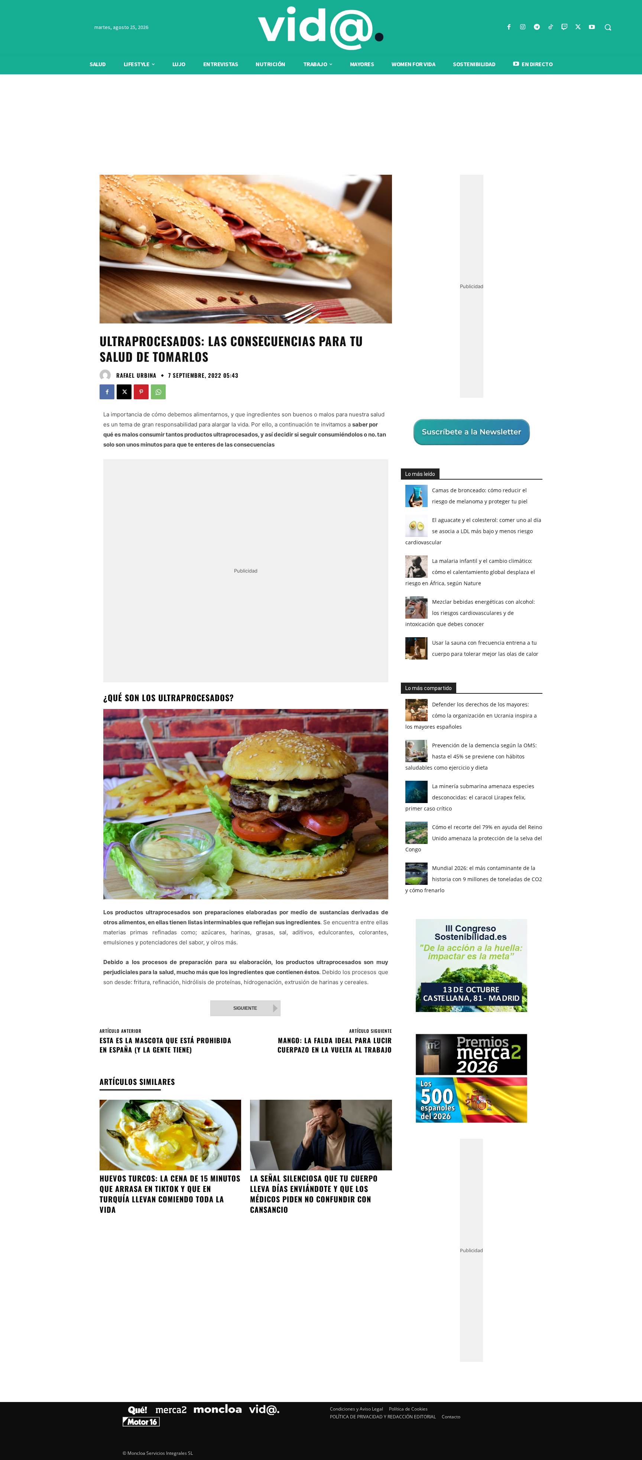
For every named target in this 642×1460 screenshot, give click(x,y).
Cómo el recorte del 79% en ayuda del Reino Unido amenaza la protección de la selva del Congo (473, 838)
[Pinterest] (141, 391)
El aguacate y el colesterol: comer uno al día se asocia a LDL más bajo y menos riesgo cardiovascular (473, 531)
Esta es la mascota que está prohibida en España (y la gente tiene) (165, 1044)
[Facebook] (509, 27)
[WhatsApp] (158, 391)
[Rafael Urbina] (107, 375)
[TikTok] (550, 27)
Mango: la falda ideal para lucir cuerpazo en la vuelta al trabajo (335, 1044)
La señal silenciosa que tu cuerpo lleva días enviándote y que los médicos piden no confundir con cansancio (314, 1194)
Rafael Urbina (136, 375)
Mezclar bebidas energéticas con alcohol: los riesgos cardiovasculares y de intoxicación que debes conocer (470, 613)
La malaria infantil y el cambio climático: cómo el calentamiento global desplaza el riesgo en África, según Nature (470, 572)
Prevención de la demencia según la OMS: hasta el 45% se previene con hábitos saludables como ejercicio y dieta (471, 756)
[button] (608, 27)
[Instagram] (523, 27)
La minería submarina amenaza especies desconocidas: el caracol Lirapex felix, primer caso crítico (469, 797)
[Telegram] (537, 27)
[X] (578, 27)
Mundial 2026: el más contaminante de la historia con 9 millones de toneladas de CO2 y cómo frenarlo (473, 879)
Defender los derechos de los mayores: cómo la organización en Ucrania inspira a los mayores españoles (471, 715)
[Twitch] (564, 27)
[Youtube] (592, 27)
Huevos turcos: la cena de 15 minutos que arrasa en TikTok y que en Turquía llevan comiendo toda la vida (170, 1194)
